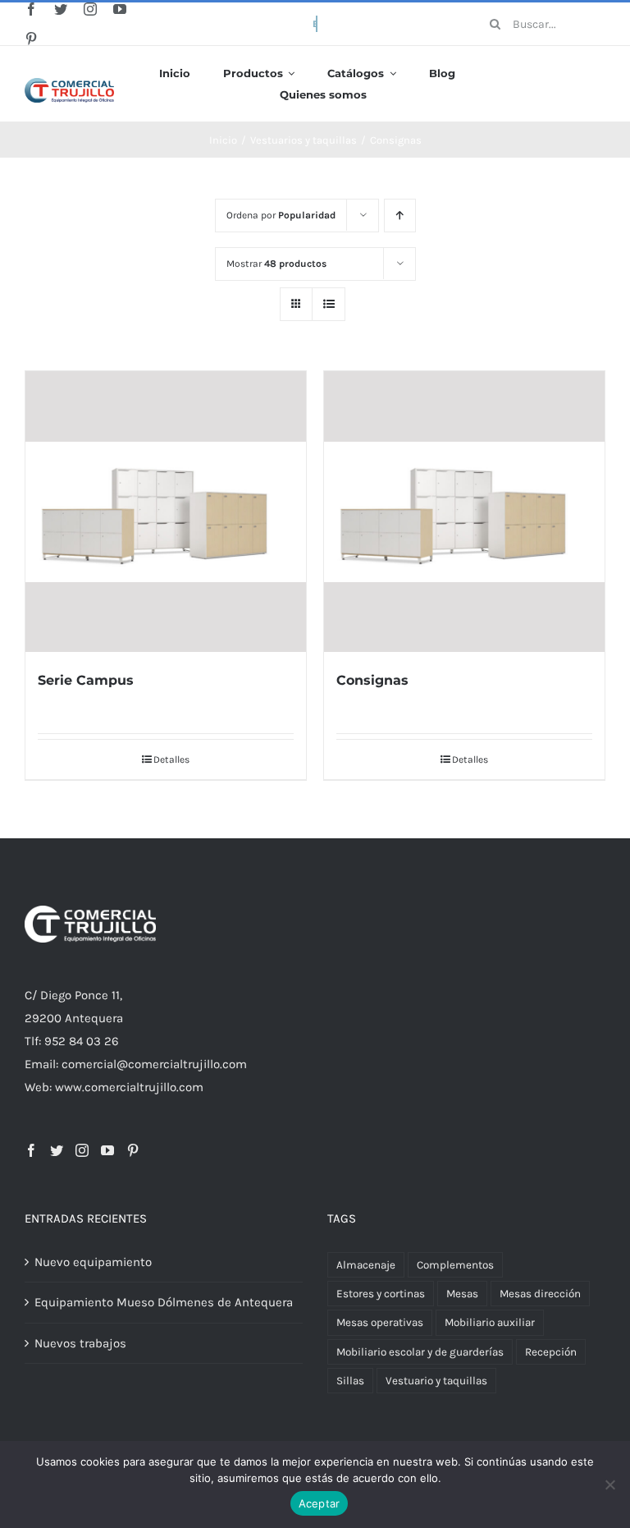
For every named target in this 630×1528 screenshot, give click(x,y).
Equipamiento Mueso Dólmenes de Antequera (163, 1302)
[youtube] (119, 9)
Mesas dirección (540, 1293)
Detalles (171, 759)
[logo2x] (69, 83)
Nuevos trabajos (80, 1343)
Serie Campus (86, 680)
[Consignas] (464, 511)
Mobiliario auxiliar (490, 1322)
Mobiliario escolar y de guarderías (420, 1352)
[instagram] (90, 9)
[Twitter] (56, 1150)
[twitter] (60, 9)
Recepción (551, 1352)
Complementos (455, 1265)
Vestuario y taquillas (436, 1380)
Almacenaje (365, 1265)
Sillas (350, 1380)
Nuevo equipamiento (93, 1262)
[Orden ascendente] (400, 215)
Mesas (462, 1293)
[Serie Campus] (165, 511)
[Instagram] (82, 1150)
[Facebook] (31, 1150)
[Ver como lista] (329, 304)
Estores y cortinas (380, 1293)
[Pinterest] (132, 1150)
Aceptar (319, 1503)
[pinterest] (31, 38)
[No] (609, 1484)
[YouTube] (107, 1150)
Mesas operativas (379, 1322)
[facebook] (31, 9)
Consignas (372, 680)
